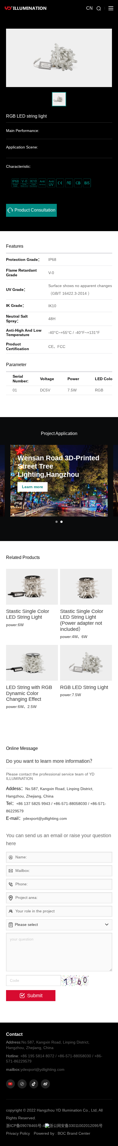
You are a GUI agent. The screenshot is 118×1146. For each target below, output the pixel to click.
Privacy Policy (18, 1133)
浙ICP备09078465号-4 (25, 1125)
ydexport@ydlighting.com (35, 1069)
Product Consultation (35, 210)
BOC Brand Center (74, 1133)
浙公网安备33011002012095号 (76, 1125)
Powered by (44, 1133)
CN (89, 8)
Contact (14, 1034)
